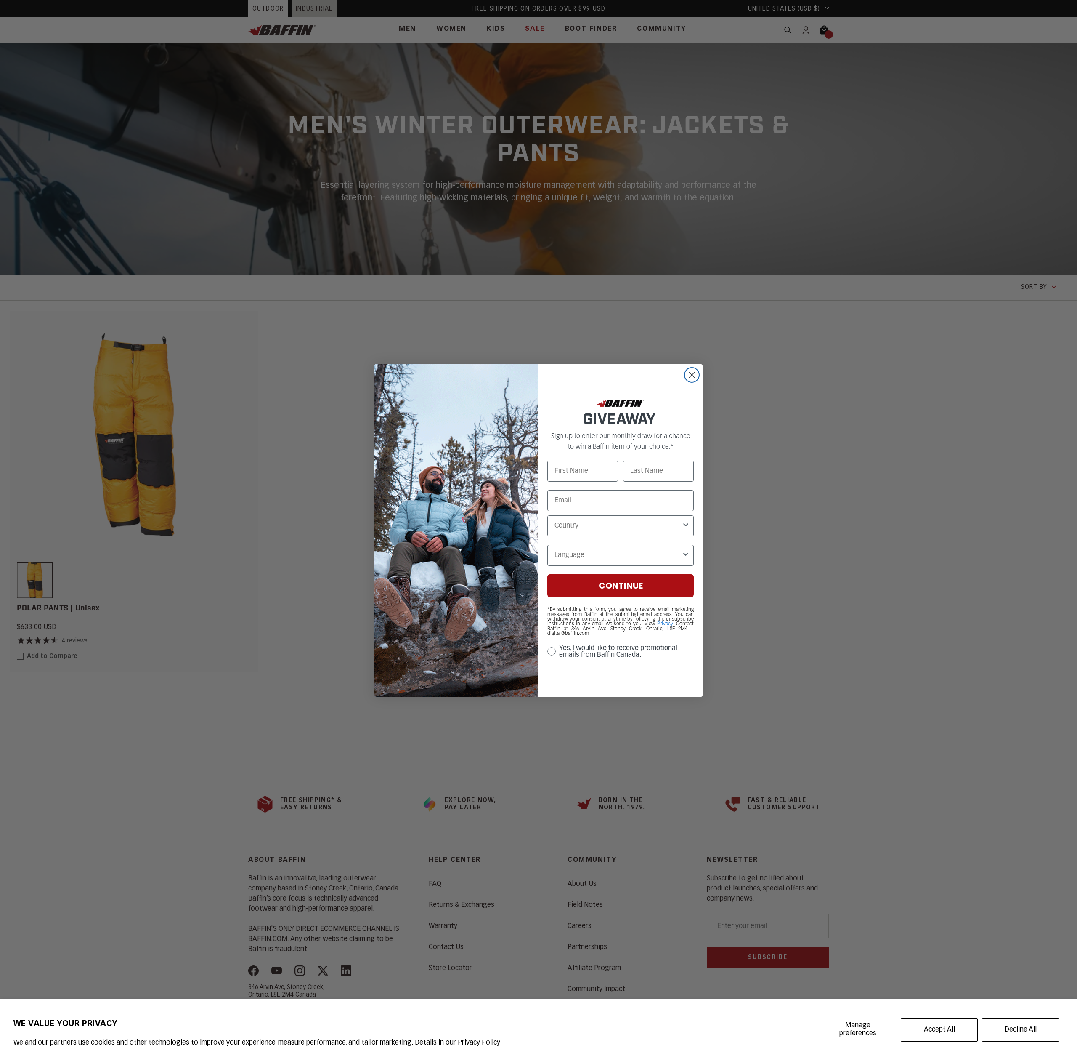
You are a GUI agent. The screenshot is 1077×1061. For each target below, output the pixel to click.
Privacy (665, 624)
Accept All (939, 1029)
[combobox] (618, 526)
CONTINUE (621, 586)
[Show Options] (686, 526)
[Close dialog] (691, 375)
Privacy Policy (479, 1043)
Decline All (1021, 1029)
